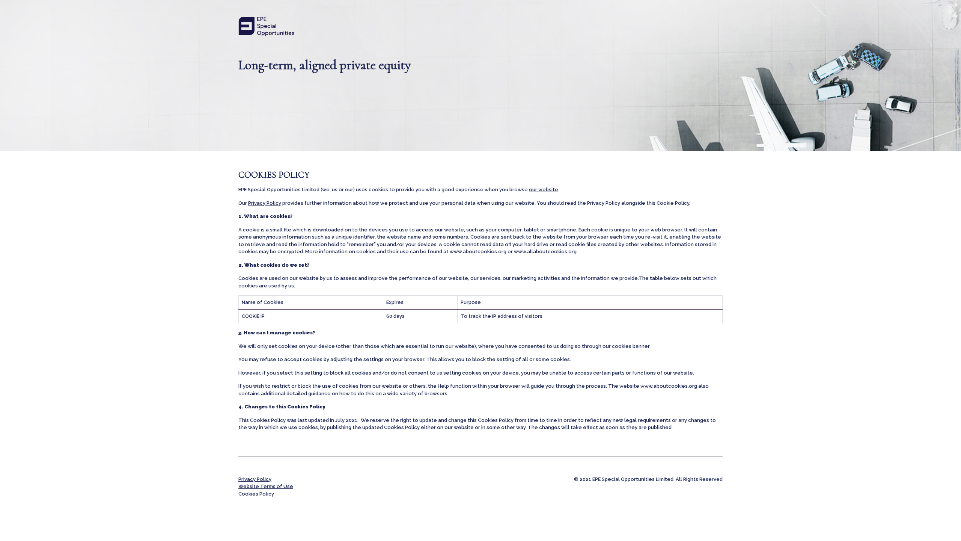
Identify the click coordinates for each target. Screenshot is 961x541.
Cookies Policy (256, 494)
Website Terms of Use (265, 486)
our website (543, 189)
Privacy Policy (264, 203)
